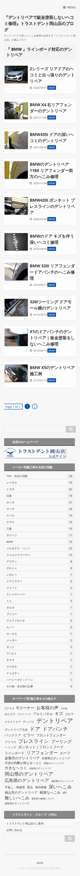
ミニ (39, 601)
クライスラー (39, 581)
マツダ (39, 509)
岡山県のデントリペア (29, 773)
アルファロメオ (39, 620)
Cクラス (9, 708)
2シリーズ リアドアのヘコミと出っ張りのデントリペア (52, 75)
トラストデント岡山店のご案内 (25, 823)
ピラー (28, 734)
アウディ (39, 561)
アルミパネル (43, 714)
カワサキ (39, 666)
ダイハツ (39, 535)
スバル (39, 515)
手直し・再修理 (15, 787)
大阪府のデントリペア (40, 768)
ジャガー (39, 640)
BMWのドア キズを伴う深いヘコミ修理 (52, 239)
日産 (39, 496)
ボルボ (39, 607)
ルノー (39, 627)
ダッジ (39, 647)
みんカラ (10, 714)
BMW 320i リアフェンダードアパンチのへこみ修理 (52, 272)
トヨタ (39, 489)
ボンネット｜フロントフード (41, 747)
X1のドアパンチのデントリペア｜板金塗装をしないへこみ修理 (52, 338)
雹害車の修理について (42, 798)
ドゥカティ (39, 673)
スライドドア (13, 722)
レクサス (39, 482)
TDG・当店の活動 (39, 476)
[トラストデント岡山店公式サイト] (39, 453)
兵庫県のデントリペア (56, 758)
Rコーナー (25, 707)
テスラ (39, 660)
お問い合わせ (14, 830)
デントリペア (54, 720)
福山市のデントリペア (21, 792)
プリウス (10, 742)
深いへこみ (60, 786)
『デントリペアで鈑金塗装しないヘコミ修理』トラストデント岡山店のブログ (39, 23)
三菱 (39, 528)
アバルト (39, 653)
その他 (64, 708)
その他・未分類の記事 (39, 686)
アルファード (24, 714)
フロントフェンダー (51, 735)
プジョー (39, 614)
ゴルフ (69, 714)
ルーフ (65, 753)
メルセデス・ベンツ (39, 548)
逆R (64, 792)
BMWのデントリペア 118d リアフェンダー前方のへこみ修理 (51, 170)
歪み (30, 787)
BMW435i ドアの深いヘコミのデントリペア (52, 137)
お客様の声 (47, 707)
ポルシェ (39, 568)
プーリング (61, 741)
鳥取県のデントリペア (17, 803)
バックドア (13, 735)
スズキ (39, 522)
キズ (59, 713)
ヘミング (10, 747)
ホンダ (39, 502)
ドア (35, 728)
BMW (51, 88)
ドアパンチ (55, 728)
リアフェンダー (42, 752)
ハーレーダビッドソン (39, 680)
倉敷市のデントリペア (22, 758)
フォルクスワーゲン (39, 555)
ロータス (39, 634)
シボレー (39, 574)
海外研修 (41, 787)
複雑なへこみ (50, 792)
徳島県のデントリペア (62, 781)
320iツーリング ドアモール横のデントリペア (51, 305)
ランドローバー (39, 594)
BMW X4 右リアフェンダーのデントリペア (51, 108)
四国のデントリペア (54, 763)
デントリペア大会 (16, 729)
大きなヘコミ (16, 767)
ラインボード (14, 753)
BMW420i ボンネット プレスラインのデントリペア (52, 206)
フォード (39, 588)
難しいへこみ (17, 798)
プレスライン (33, 741)
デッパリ (28, 722)
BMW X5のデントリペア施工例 (52, 370)
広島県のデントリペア (27, 780)
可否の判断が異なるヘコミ (23, 763)
